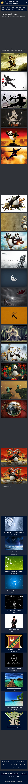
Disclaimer (4, 773)
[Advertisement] (14, 34)
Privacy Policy (14, 773)
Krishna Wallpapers (14, 776)
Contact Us (24, 773)
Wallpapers (3, 16)
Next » (9, 486)
